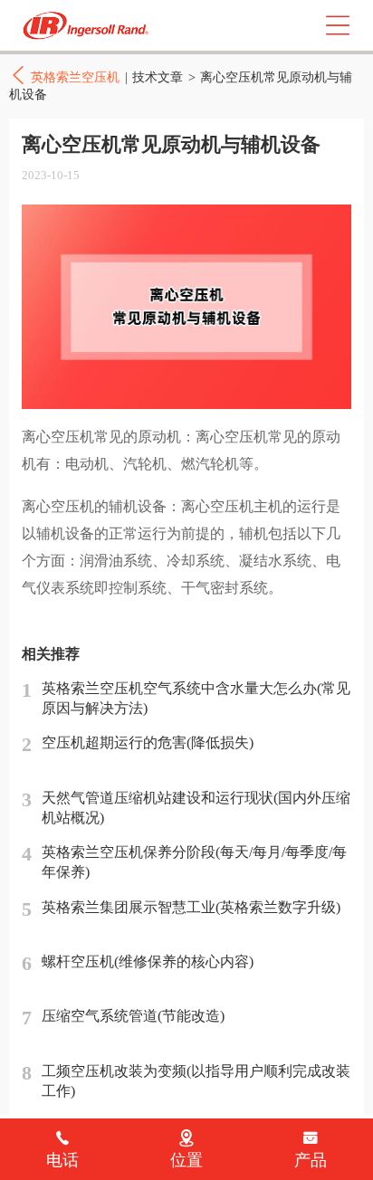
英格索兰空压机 (89, 26)
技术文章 (157, 77)
